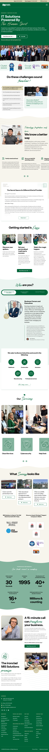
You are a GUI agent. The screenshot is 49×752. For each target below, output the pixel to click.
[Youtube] (8, 710)
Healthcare (11, 367)
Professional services (31, 378)
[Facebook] (4, 710)
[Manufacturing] (18, 373)
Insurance (37, 367)
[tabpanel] (24, 320)
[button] (24, 176)
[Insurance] (37, 362)
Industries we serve (18, 723)
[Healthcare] (11, 362)
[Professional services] (31, 373)
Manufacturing (18, 378)
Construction (24, 367)
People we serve (17, 714)
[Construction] (24, 362)
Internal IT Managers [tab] (40, 291)
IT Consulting (44, 454)
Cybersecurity (7, 454)
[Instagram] (6, 710)
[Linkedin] (2, 710)
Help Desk (24, 454)
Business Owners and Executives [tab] (9, 292)
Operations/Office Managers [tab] (24, 292)
